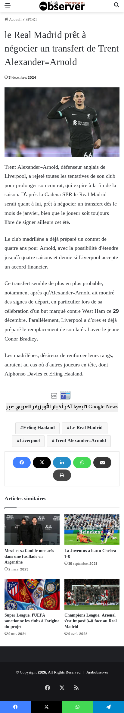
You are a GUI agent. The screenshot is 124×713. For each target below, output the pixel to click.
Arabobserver (97, 672)
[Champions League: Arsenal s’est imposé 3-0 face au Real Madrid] (91, 594)
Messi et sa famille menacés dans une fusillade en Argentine (29, 557)
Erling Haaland (39, 428)
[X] (42, 462)
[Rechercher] (116, 8)
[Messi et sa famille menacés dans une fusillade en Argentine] (32, 529)
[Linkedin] (62, 462)
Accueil (15, 20)
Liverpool (30, 441)
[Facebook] (22, 462)
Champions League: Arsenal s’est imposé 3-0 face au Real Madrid (90, 621)
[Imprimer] (62, 475)
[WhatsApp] (82, 462)
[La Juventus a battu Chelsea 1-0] (91, 529)
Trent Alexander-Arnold (80, 441)
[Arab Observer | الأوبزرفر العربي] (62, 6)
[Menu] (8, 8)
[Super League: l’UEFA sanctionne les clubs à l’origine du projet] (32, 594)
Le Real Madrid (86, 428)
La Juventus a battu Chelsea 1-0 (90, 554)
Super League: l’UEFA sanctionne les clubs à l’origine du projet (32, 621)
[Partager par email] (102, 462)
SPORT (31, 20)
